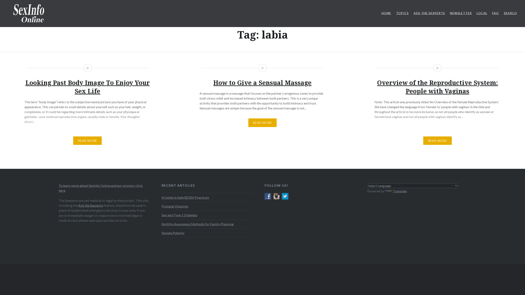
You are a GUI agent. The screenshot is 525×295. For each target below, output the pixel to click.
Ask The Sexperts (429, 13)
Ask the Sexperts (90, 205)
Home (386, 13)
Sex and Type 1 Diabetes (179, 215)
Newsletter (461, 13)
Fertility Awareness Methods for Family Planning (198, 224)
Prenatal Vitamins (175, 206)
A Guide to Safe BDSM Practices (185, 197)
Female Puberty (173, 233)
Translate (400, 191)
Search (510, 13)
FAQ (495, 13)
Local (482, 13)
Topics (402, 13)
